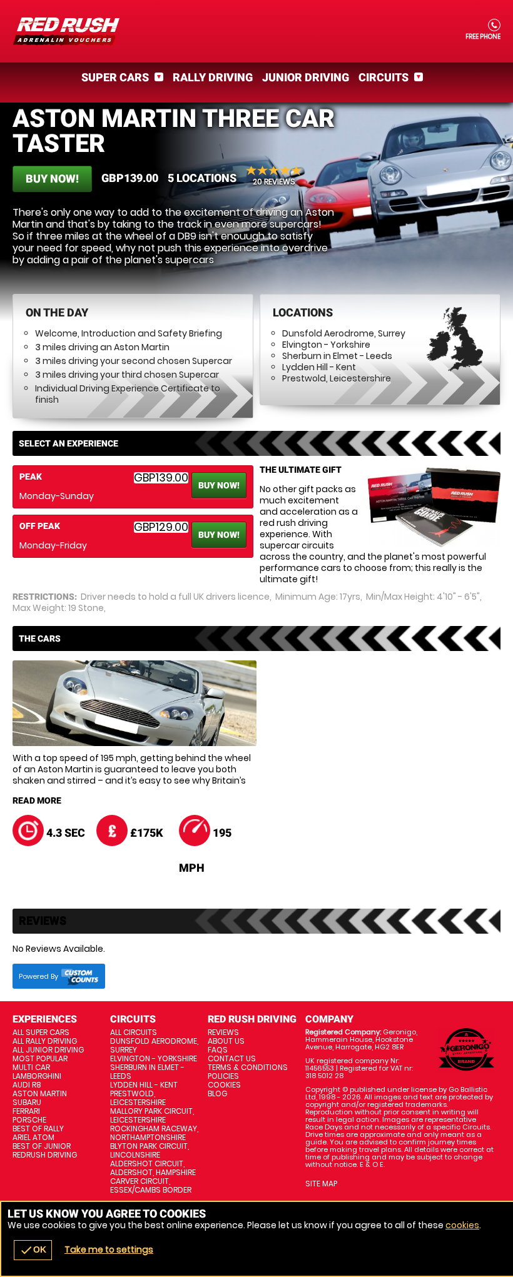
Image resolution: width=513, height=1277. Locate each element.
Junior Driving (305, 77)
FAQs (218, 1050)
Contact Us (232, 1058)
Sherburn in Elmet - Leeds (337, 356)
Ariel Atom (33, 1137)
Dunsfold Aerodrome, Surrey (343, 333)
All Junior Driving (48, 1050)
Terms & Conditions (248, 1067)
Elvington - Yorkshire (326, 344)
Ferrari (26, 1111)
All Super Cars (41, 1032)
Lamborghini (37, 1076)
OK (32, 1250)
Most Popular (40, 1058)
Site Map (321, 1183)
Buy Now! (52, 178)
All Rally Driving (45, 1041)
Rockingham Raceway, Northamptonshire (154, 1133)
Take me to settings (108, 1249)
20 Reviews (274, 181)
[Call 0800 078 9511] (492, 25)
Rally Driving (213, 77)
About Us (226, 1041)
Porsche (29, 1120)
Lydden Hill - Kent (319, 367)
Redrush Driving (45, 1155)
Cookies (224, 1085)
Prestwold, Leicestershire (336, 378)
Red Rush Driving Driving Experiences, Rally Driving (256, 31)
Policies (223, 1076)
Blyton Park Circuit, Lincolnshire (149, 1150)
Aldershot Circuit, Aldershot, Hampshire (153, 1168)
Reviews (223, 1032)
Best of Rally (38, 1128)
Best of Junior (42, 1146)
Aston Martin (40, 1093)
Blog (217, 1093)
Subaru (27, 1102)
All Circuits (133, 1032)
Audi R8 (27, 1085)
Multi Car (31, 1067)
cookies (462, 1225)
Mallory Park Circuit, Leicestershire (152, 1115)
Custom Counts (80, 976)
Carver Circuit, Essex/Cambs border (150, 1185)
